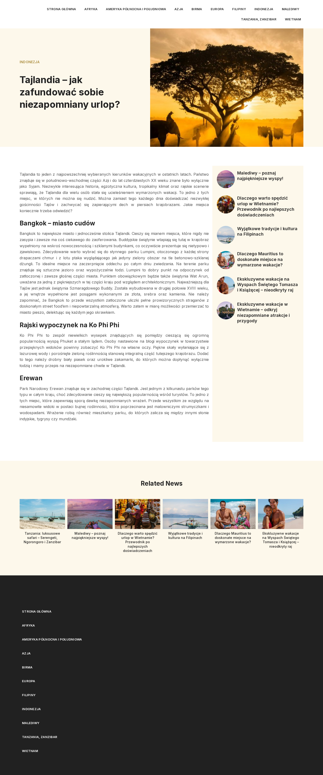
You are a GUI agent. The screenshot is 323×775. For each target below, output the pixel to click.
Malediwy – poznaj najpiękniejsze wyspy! (90, 535)
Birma (197, 9)
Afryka (90, 9)
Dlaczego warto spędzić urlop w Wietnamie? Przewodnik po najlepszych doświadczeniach (137, 542)
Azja (179, 9)
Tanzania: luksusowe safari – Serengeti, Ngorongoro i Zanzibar (42, 537)
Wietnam (293, 19)
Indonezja (263, 9)
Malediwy (290, 9)
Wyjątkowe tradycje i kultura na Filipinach (185, 535)
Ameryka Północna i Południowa (136, 9)
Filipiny (239, 9)
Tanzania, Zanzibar (258, 19)
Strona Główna (61, 9)
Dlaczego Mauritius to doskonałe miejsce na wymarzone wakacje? (260, 259)
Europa (217, 9)
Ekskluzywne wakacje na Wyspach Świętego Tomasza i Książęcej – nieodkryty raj (267, 285)
